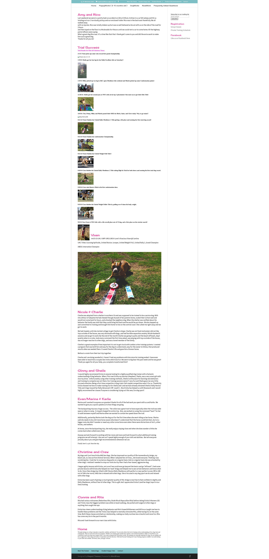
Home (93, 6)
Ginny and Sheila (91, 370)
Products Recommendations (173, 1)
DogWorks (134, 6)
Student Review (156, 1)
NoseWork (146, 6)
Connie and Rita (91, 497)
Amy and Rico (89, 14)
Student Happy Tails (144, 1)
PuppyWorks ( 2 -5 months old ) (113, 6)
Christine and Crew (93, 452)
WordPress (115, 556)
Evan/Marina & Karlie (94, 399)
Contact (185, 1)
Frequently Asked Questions (166, 6)
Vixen (95, 235)
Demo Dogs (95, 551)
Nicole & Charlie (90, 312)
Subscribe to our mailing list (180, 14)
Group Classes (176, 27)
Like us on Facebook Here (180, 38)
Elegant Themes (94, 556)
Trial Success (88, 47)
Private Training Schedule (180, 30)
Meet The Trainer (132, 1)
